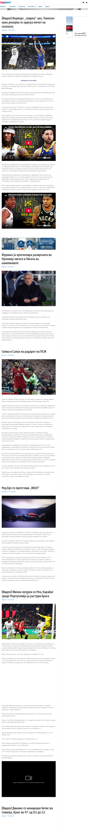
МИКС (40, 6)
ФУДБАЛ (3, 6)
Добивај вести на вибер (28, 80)
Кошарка (4, 30)
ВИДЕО (47, 6)
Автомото (5, 491)
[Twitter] (86, 2)
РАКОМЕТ (12, 6)
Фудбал (4, 266)
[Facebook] (83, 2)
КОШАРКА (21, 6)
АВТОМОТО (32, 6)
